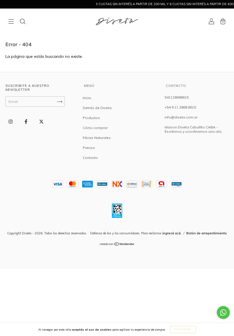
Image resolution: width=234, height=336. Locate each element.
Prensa (89, 148)
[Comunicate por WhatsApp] (223, 312)
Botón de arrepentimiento (206, 233)
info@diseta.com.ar (181, 117)
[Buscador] (22, 22)
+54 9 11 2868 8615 (180, 107)
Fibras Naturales (97, 138)
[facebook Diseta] (26, 122)
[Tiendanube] (117, 245)
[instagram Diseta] (11, 122)
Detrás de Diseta (97, 108)
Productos (91, 118)
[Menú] (11, 22)
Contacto (90, 157)
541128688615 (177, 97)
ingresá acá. (171, 233)
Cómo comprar (95, 128)
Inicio (87, 98)
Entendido (183, 329)
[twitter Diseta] (41, 122)
